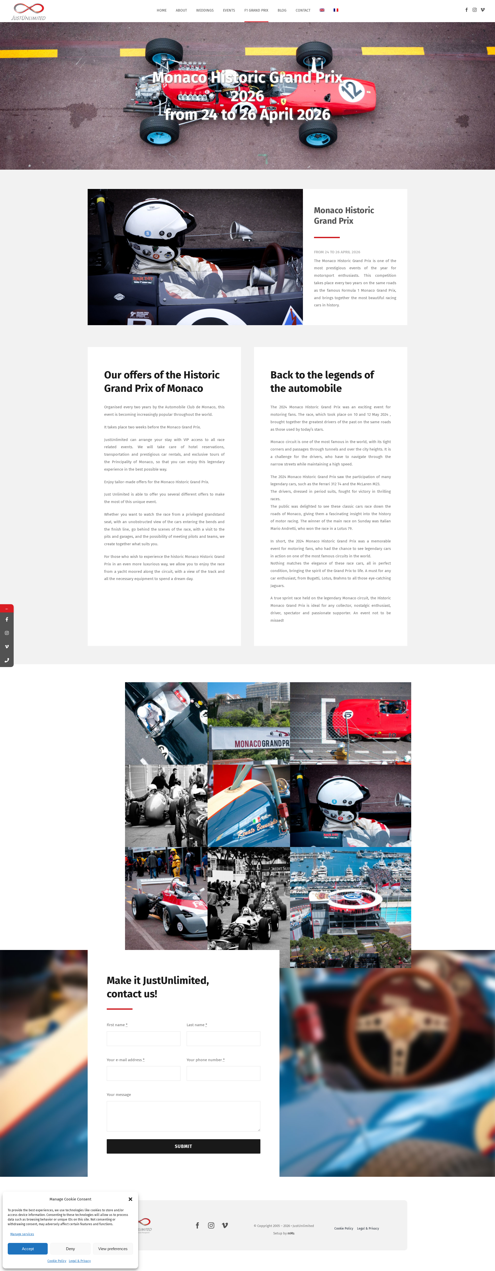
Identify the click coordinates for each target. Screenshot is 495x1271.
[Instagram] (475, 10)
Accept (28, 1249)
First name (117, 1025)
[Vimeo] (483, 10)
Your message (119, 1094)
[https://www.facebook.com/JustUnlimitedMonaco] (7, 619)
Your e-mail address (126, 1060)
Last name (197, 1025)
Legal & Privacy (80, 1261)
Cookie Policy (56, 1261)
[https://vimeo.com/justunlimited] (7, 646)
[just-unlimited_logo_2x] (28, 3)
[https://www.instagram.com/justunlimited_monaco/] (7, 633)
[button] (130, 1199)
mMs (290, 1233)
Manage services (22, 1234)
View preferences (113, 1249)
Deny (70, 1249)
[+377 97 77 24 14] (7, 660)
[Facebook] (467, 10)
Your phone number (206, 1060)
